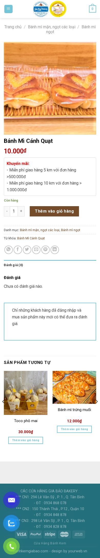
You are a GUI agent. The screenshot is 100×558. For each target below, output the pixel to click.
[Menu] (8, 9)
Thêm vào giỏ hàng (54, 211)
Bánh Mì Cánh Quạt (31, 238)
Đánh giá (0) (13, 265)
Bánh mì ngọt (70, 230)
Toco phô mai (25, 420)
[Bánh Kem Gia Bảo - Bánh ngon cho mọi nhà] (50, 9)
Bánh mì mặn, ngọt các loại (51, 26)
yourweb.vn (77, 551)
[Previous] (3, 411)
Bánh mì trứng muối (74, 409)
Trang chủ (13, 26)
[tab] (50, 265)
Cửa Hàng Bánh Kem (50, 543)
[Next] (96, 411)
